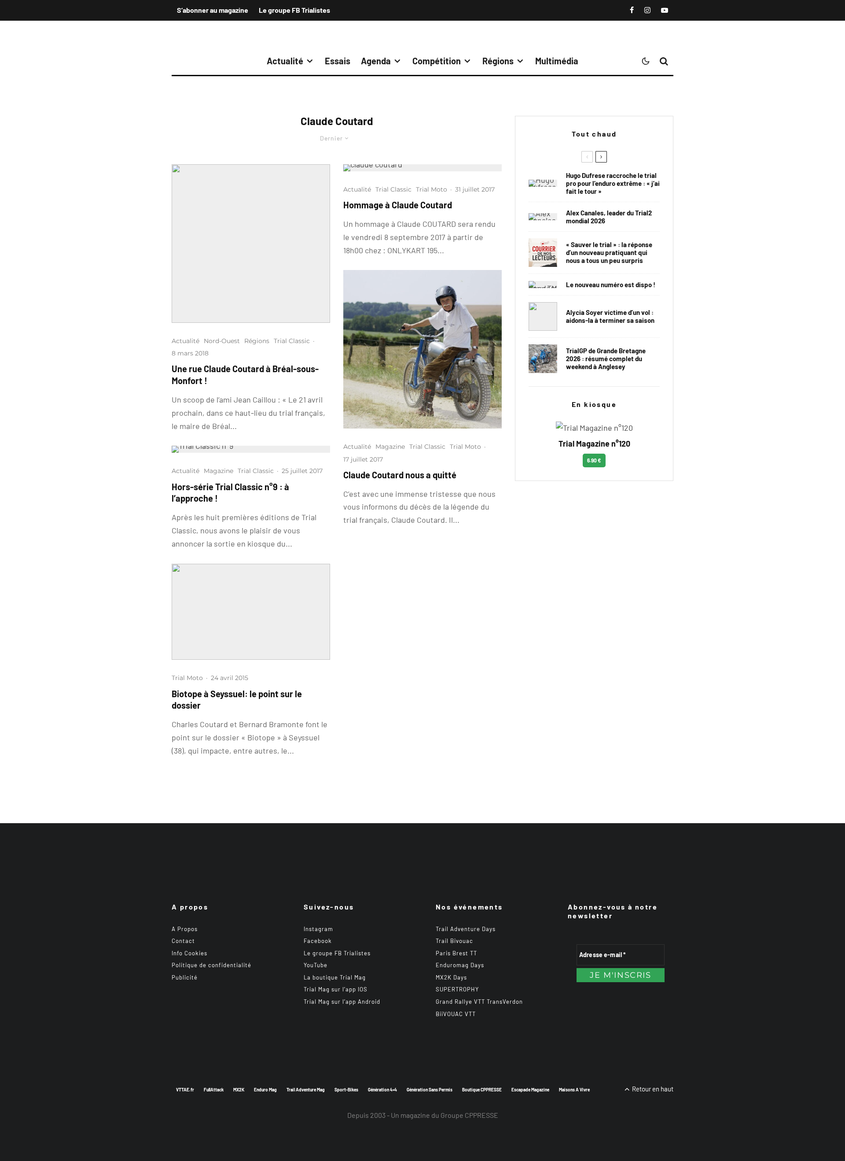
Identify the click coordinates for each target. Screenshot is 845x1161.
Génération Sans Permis (429, 1089)
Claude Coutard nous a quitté (399, 475)
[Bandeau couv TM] (543, 284)
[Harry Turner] (543, 358)
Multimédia (556, 60)
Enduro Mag (265, 1089)
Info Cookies (189, 953)
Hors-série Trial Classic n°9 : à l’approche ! (230, 492)
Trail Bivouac (454, 940)
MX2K (238, 1089)
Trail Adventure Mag (306, 1089)
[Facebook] (632, 10)
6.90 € (594, 460)
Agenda (376, 60)
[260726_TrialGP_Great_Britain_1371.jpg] (543, 316)
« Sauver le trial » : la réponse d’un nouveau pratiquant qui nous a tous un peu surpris (609, 252)
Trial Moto (187, 678)
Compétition (436, 60)
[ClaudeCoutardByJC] (251, 243)
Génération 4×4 (382, 1089)
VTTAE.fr (185, 1089)
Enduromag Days (460, 965)
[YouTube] (664, 10)
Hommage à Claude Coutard (397, 205)
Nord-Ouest (222, 341)
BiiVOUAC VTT (456, 1013)
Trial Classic (292, 341)
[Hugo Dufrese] (543, 183)
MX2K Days (451, 977)
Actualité (285, 60)
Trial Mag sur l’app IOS (335, 989)
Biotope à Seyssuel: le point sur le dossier (237, 699)
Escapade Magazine (530, 1089)
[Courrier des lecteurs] (543, 252)
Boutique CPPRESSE (482, 1089)
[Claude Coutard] (422, 349)
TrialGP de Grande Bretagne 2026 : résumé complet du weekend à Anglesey (606, 358)
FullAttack (214, 1089)
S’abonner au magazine (212, 10)
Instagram (318, 928)
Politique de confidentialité (211, 965)
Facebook (318, 940)
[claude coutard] (422, 167)
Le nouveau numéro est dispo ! (610, 284)
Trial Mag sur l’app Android (342, 1001)
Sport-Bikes (346, 1089)
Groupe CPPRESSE (469, 1115)
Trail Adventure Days (466, 928)
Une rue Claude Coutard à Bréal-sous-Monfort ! (245, 374)
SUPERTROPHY (457, 989)
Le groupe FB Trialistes (294, 10)
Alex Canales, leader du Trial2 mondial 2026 (609, 217)
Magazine (218, 471)
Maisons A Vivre (574, 1089)
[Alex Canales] (543, 216)
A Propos (185, 928)
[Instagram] (647, 10)
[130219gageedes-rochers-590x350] (251, 612)
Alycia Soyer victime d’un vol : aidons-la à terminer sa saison (610, 316)
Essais (337, 60)
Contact (183, 940)
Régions (498, 60)
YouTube (315, 965)
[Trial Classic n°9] (251, 449)
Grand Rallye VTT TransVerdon (479, 1001)
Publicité (185, 977)
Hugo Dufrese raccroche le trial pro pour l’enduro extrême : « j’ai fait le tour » (613, 183)
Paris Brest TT (456, 953)
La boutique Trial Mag (335, 977)
